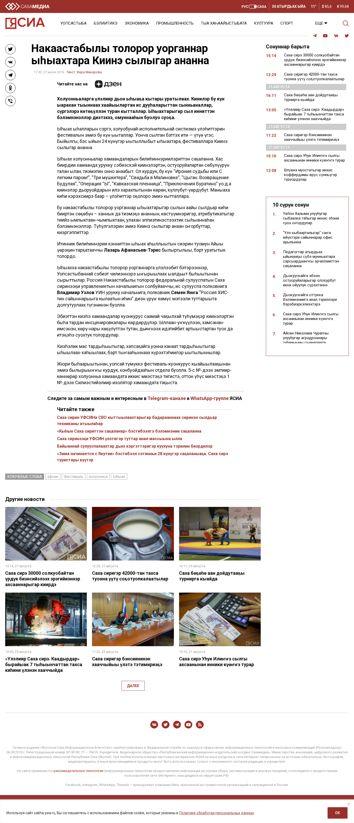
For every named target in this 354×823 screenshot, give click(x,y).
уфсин (52, 476)
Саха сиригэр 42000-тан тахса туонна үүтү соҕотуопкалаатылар (130, 575)
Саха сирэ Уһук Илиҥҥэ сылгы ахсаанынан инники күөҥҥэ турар (216, 661)
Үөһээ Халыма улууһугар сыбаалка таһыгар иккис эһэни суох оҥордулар (311, 218)
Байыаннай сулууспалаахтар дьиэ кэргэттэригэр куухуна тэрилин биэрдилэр (135, 446)
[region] (177, 811)
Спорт (286, 23)
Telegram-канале (166, 398)
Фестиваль (73, 476)
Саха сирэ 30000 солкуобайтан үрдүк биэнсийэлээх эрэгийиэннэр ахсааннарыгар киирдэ (42, 578)
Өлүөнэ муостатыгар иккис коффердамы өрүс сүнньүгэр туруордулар (310, 175)
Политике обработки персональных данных (216, 813)
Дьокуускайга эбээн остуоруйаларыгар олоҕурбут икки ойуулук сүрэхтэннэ (309, 280)
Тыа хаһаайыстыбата (224, 23)
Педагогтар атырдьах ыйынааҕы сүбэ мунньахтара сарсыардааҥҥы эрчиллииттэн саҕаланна (311, 259)
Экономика (137, 23)
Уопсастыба (73, 23)
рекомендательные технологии (78, 771)
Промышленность (175, 23)
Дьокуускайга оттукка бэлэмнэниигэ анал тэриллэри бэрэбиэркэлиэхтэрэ (310, 300)
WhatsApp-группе (209, 398)
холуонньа (98, 476)
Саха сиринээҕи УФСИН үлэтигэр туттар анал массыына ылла (119, 438)
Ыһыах (119, 476)
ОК (337, 813)
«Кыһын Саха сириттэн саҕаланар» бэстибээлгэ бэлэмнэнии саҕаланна (129, 431)
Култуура (263, 23)
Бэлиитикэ (105, 23)
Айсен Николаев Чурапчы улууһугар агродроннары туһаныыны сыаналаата (306, 338)
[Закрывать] (348, 804)
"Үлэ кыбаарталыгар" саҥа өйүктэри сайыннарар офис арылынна (307, 237)
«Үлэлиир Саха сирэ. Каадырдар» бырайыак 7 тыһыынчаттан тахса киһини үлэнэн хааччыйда (43, 664)
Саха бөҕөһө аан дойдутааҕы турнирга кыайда (212, 575)
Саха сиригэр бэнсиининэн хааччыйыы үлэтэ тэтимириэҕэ (127, 661)
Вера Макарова (89, 72)
